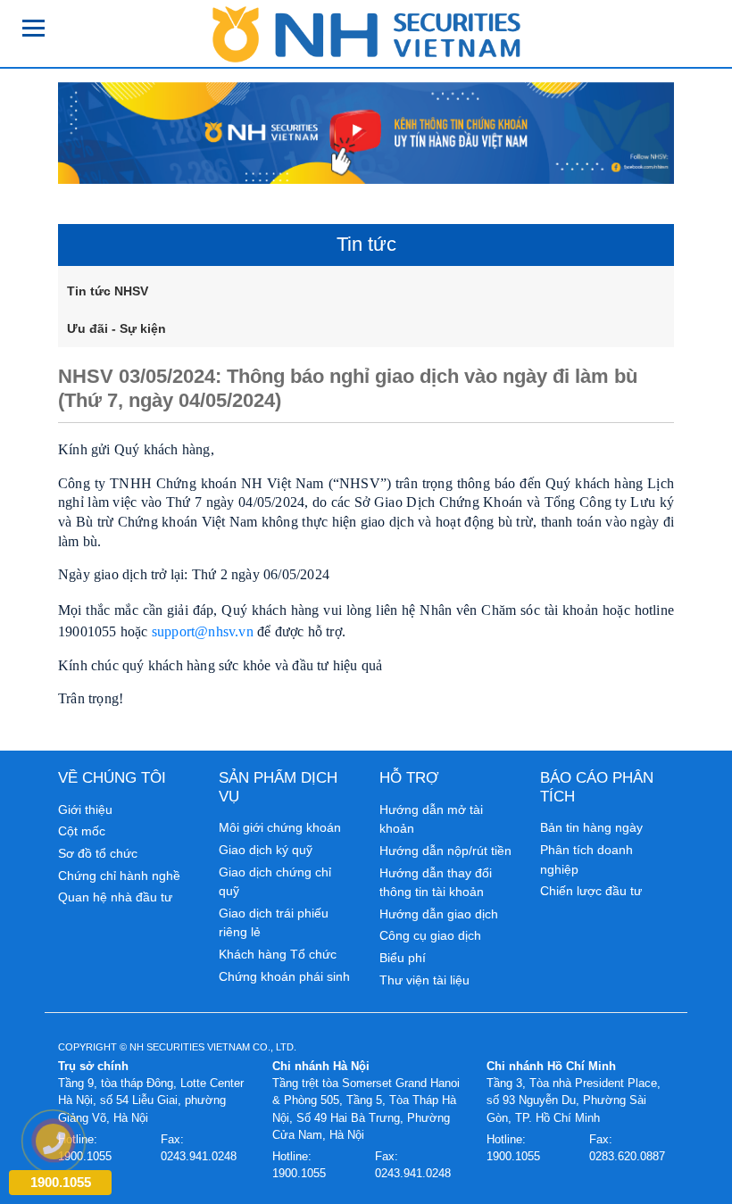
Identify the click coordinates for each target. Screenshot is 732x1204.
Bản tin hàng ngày (591, 827)
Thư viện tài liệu (424, 980)
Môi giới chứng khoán (280, 827)
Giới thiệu (85, 809)
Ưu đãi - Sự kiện (116, 328)
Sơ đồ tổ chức (97, 853)
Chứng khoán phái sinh (284, 976)
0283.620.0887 (627, 1156)
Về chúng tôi (112, 777)
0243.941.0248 (199, 1156)
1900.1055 (299, 1173)
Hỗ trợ (409, 777)
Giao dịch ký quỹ (265, 850)
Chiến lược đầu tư (591, 891)
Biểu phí (402, 958)
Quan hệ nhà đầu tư (115, 897)
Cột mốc (81, 831)
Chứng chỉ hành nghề (119, 875)
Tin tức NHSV (107, 291)
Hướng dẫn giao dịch (438, 914)
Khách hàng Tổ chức (278, 954)
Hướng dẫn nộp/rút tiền (445, 850)
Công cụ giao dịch (430, 935)
